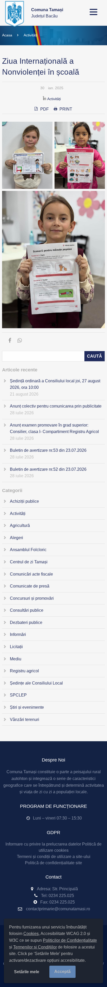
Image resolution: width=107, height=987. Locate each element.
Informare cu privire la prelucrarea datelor (43, 844)
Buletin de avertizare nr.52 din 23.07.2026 (48, 469)
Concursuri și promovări (32, 598)
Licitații (16, 646)
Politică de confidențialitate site (53, 863)
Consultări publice (26, 610)
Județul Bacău (47, 13)
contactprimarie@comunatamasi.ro (58, 909)
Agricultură (20, 525)
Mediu (15, 659)
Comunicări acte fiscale (31, 574)
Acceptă (62, 971)
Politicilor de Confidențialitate (70, 940)
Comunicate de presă (29, 586)
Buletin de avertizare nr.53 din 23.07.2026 (48, 450)
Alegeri (16, 538)
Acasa (7, 35)
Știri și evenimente (27, 707)
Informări (18, 634)
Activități (30, 35)
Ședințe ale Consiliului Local (36, 683)
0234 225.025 (61, 895)
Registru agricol (24, 671)
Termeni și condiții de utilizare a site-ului (53, 856)
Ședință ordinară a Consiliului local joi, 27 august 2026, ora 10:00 (55, 384)
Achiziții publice (24, 501)
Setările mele (26, 972)
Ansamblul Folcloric (28, 549)
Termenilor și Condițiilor (35, 947)
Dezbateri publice (26, 622)
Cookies (31, 933)
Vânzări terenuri (24, 719)
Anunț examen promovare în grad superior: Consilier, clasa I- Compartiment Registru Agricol (54, 428)
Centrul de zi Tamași (29, 562)
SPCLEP (18, 695)
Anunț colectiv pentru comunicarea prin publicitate (56, 406)
